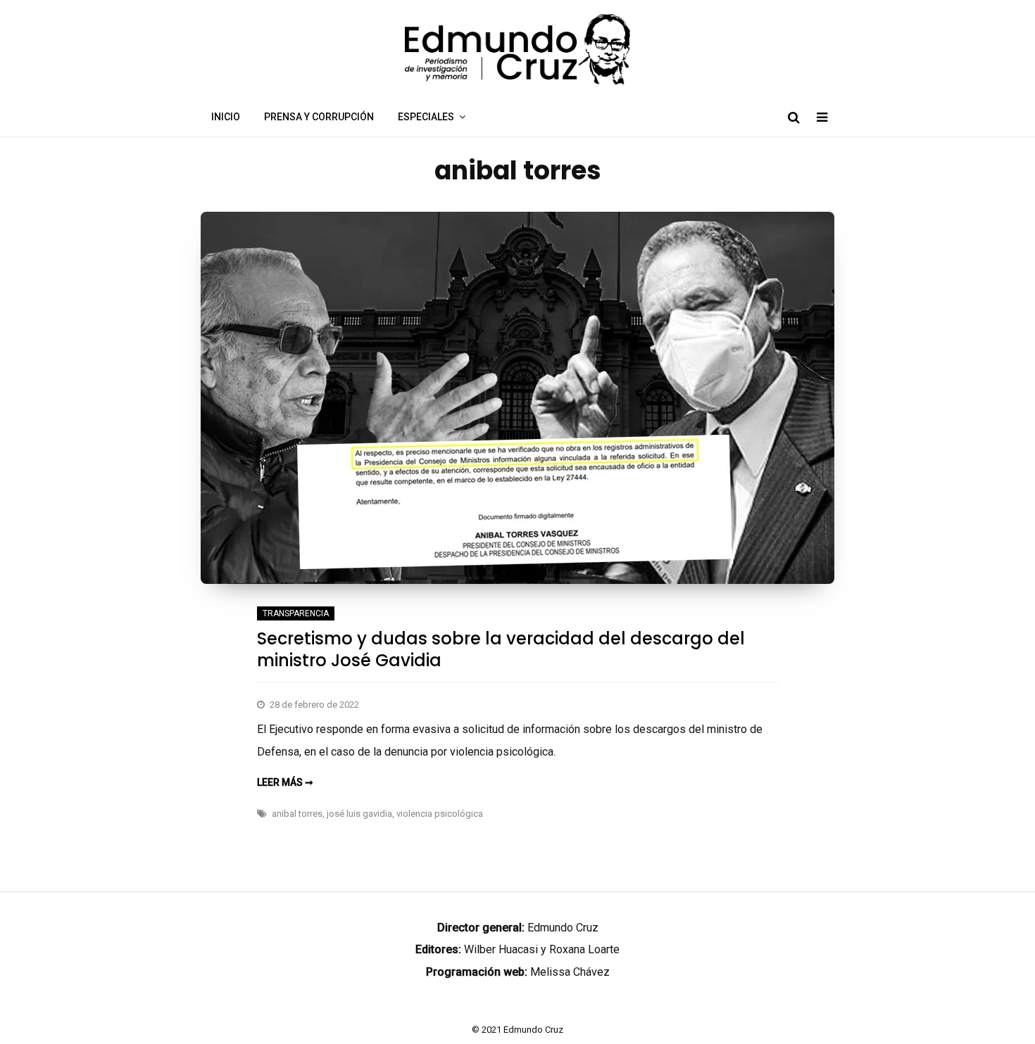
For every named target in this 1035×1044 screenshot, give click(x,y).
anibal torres (297, 813)
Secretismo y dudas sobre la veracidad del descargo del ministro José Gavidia (501, 649)
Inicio (225, 116)
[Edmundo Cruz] (517, 80)
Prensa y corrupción (319, 116)
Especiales (426, 116)
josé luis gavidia (359, 813)
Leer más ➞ (285, 782)
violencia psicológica (439, 813)
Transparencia (296, 613)
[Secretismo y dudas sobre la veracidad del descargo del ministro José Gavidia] (517, 580)
